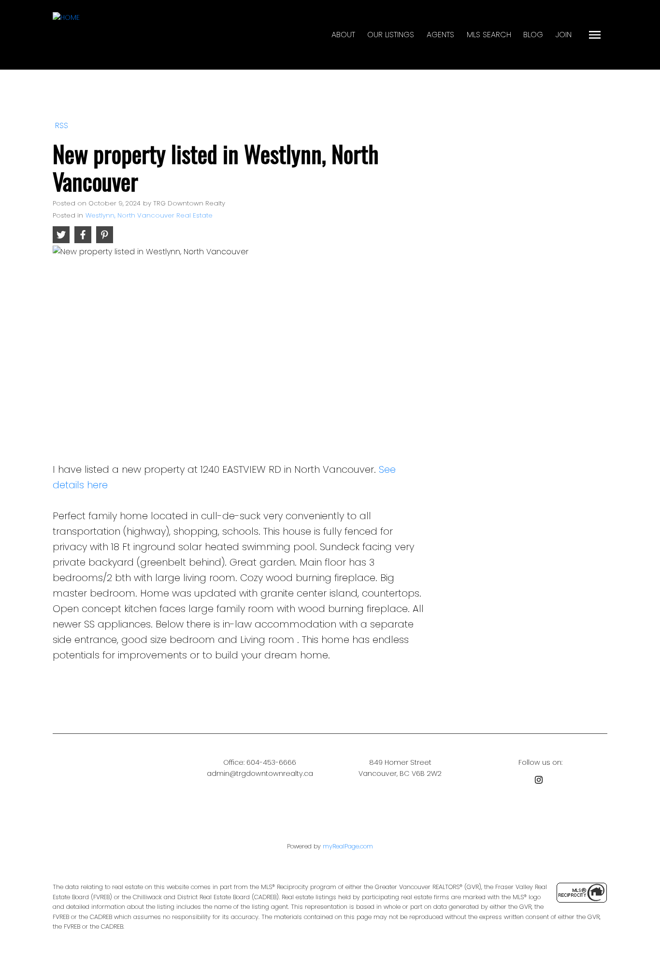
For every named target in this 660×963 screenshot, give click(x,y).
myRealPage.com (348, 846)
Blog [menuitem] (533, 34)
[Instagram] (540, 781)
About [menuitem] (343, 34)
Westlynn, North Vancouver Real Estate (149, 215)
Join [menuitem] (564, 34)
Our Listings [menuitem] (390, 34)
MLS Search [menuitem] (489, 34)
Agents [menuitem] (440, 34)
